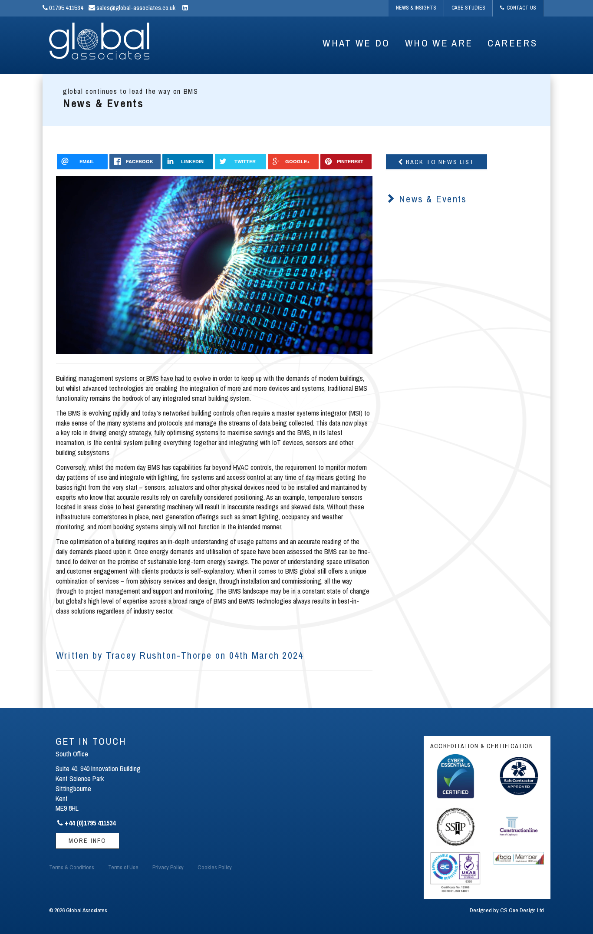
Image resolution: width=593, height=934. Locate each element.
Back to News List (439, 162)
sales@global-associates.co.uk (135, 7)
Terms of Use (123, 867)
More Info (87, 840)
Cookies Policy (215, 867)
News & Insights (416, 7)
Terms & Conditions (71, 867)
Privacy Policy (168, 867)
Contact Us (520, 7)
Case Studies (468, 7)
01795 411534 (65, 7)
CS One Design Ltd (522, 910)
